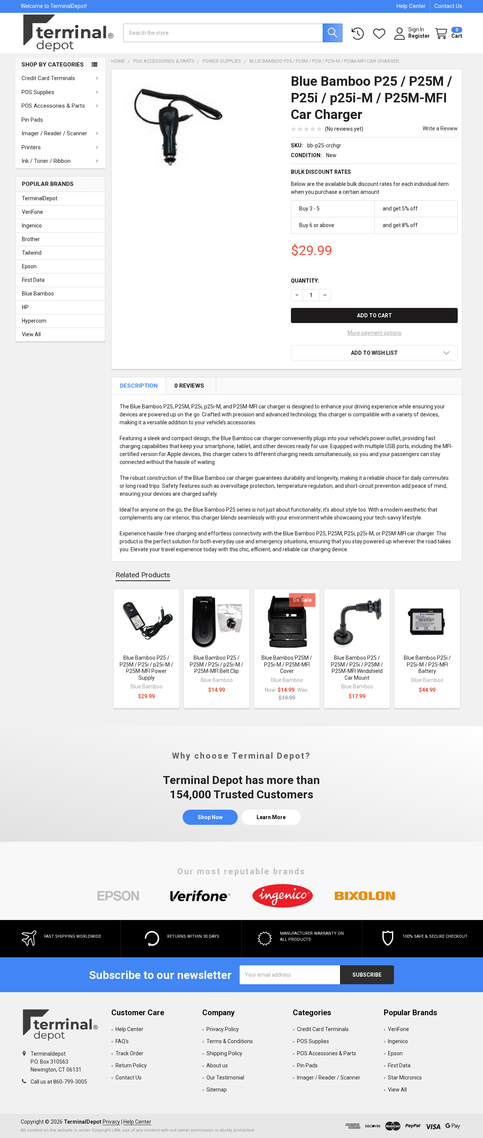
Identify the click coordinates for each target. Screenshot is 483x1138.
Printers (31, 147)
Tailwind (32, 253)
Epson (29, 266)
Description (139, 385)
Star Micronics (405, 1078)
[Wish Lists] (380, 34)
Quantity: (305, 281)
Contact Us (448, 6)
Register (419, 36)
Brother (31, 239)
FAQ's (122, 1041)
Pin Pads (32, 119)
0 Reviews (190, 385)
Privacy (111, 1122)
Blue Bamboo (38, 294)
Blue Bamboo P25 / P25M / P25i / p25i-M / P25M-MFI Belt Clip (216, 664)
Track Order (129, 1053)
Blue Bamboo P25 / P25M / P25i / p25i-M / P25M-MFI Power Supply (146, 668)
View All (31, 334)
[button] (374, 352)
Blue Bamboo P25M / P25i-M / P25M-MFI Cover (286, 664)
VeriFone (32, 212)
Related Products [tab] (142, 575)
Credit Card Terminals (48, 78)
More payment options (374, 333)
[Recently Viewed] (359, 34)
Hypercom (34, 321)
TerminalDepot (39, 198)
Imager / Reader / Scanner (54, 133)
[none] (175, 132)
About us (217, 1065)
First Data (33, 280)
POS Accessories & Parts (53, 105)
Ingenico (32, 226)
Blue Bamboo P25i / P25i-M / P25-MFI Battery (427, 664)
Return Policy (131, 1065)
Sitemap (216, 1090)
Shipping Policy (224, 1053)
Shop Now (210, 817)
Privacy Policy (222, 1029)
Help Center (411, 6)
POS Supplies (38, 92)
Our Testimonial (225, 1078)
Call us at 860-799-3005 (59, 1082)
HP (25, 307)
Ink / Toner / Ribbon (46, 161)
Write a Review (440, 128)
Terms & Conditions (229, 1041)
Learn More (271, 817)
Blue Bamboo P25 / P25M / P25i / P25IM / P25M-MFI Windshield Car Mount (357, 668)
